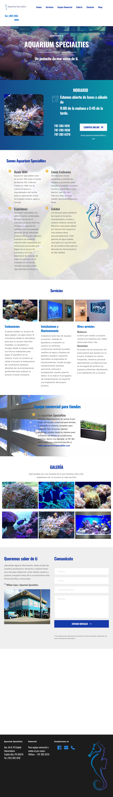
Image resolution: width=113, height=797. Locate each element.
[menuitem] (39, 7)
